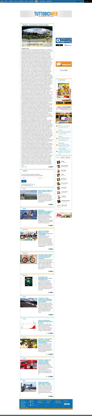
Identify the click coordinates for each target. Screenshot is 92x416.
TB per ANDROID (24, 402)
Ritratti (32, 401)
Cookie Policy (23, 406)
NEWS (24, 380)
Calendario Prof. (41, 402)
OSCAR (26, 1)
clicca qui (33, 184)
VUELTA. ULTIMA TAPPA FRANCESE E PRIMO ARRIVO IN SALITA (45, 322)
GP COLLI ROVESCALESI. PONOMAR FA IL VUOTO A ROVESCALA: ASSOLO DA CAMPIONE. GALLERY (64, 132)
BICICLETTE (25, 253)
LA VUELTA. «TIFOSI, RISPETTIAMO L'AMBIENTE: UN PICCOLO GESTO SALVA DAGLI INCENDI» (45, 300)
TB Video (48, 401)
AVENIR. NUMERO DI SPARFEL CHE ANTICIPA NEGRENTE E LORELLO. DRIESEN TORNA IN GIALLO (64, 139)
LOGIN (24, 181)
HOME (2, 1)
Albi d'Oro (33, 405)
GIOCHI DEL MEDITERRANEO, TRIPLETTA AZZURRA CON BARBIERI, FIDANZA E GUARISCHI (45, 212)
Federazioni (67, 157)
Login (87, 1)
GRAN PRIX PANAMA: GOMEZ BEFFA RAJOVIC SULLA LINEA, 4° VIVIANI (44, 383)
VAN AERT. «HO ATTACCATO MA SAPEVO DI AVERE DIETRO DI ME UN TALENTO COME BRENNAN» (45, 340)
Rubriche (58, 157)
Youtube (48, 402)
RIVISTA (6, 1)
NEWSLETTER (49, 1)
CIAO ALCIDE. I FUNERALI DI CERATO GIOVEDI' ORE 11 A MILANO (45, 192)
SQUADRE (11, 1)
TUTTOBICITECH (42, 1)
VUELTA (24, 296)
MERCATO (25, 275)
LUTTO (24, 188)
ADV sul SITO (57, 401)
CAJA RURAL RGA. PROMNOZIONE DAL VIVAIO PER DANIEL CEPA (45, 278)
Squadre (39, 401)
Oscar (32, 403)
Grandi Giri (62, 157)
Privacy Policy (23, 405)
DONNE (24, 208)
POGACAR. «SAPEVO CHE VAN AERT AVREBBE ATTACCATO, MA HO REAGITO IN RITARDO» (44, 361)
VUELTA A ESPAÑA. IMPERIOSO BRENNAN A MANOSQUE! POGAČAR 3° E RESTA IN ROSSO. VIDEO (64, 145)
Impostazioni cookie (24, 407)
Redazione (22, 403)
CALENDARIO (21, 1)
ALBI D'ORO (31, 1)
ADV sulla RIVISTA (58, 402)
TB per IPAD (23, 401)
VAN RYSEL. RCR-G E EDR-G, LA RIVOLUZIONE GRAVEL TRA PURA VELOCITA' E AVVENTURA (45, 256)
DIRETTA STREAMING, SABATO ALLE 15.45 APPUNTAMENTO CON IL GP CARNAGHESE (45, 233)
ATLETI (15, 1)
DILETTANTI (25, 229)
